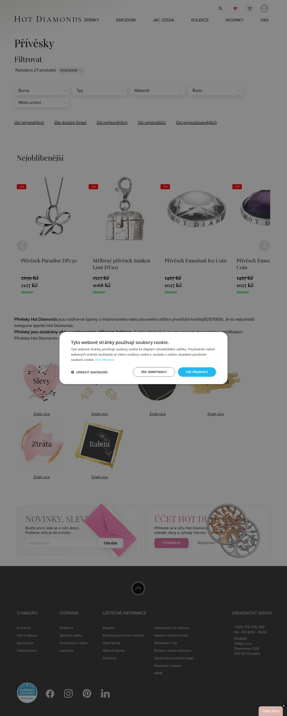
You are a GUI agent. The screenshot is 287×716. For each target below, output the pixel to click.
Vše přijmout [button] (197, 372)
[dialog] (143, 358)
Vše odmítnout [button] (154, 372)
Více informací (104, 359)
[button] (89, 372)
